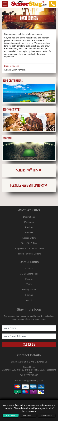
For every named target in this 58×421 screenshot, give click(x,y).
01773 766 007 (31, 375)
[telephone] (52, 4)
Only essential (46, 415)
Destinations (29, 217)
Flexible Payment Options (27, 185)
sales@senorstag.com (32, 380)
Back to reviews (11, 66)
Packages (29, 222)
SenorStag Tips (27, 170)
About (29, 300)
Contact (29, 268)
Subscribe (29, 344)
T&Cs (29, 284)
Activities (29, 227)
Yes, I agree (10, 415)
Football (29, 232)
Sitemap (29, 295)
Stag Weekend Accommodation (29, 248)
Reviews (29, 279)
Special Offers (29, 238)
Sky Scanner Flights (29, 274)
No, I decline (28, 415)
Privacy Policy (29, 289)
